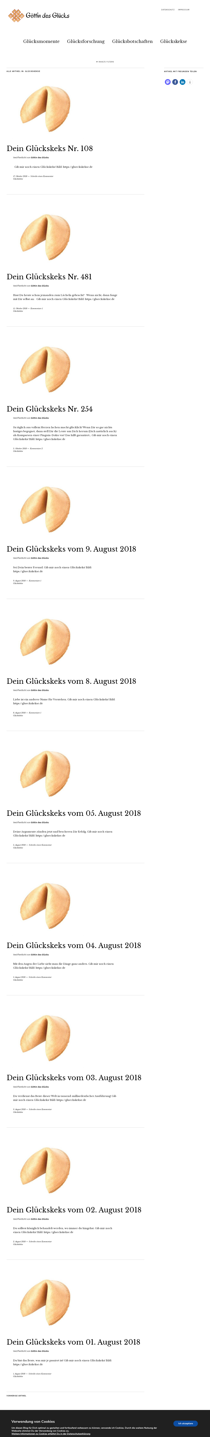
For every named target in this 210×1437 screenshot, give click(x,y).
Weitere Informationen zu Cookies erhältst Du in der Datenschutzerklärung (50, 1433)
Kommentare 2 (36, 448)
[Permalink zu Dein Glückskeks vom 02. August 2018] (45, 1199)
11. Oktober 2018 (20, 308)
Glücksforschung (86, 41)
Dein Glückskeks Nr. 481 (49, 277)
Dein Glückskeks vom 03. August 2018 (74, 1077)
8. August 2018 (19, 713)
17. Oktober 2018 (20, 176)
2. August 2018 (19, 1241)
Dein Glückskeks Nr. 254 (50, 409)
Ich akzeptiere (185, 1423)
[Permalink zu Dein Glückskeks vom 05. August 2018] (45, 802)
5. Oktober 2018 (20, 448)
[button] (168, 82)
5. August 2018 (19, 845)
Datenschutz (168, 10)
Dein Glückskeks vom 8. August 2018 (71, 681)
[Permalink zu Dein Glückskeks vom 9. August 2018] (45, 538)
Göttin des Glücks (40, 157)
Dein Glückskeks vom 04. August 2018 (74, 945)
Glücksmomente (41, 41)
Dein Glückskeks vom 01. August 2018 (73, 1342)
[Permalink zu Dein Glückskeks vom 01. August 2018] (45, 1331)
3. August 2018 (19, 1109)
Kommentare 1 (37, 308)
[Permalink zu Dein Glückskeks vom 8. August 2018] (45, 670)
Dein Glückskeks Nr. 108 (50, 148)
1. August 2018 (19, 1374)
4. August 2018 (19, 977)
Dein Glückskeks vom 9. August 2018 (71, 549)
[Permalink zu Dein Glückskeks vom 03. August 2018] (45, 1067)
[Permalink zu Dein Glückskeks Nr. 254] (45, 398)
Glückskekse (173, 41)
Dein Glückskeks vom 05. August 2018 (74, 813)
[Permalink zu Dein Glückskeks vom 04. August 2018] (45, 935)
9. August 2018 (19, 581)
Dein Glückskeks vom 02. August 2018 (74, 1210)
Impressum (183, 10)
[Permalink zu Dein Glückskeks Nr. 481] (45, 266)
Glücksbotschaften (132, 41)
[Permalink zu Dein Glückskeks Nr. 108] (45, 138)
